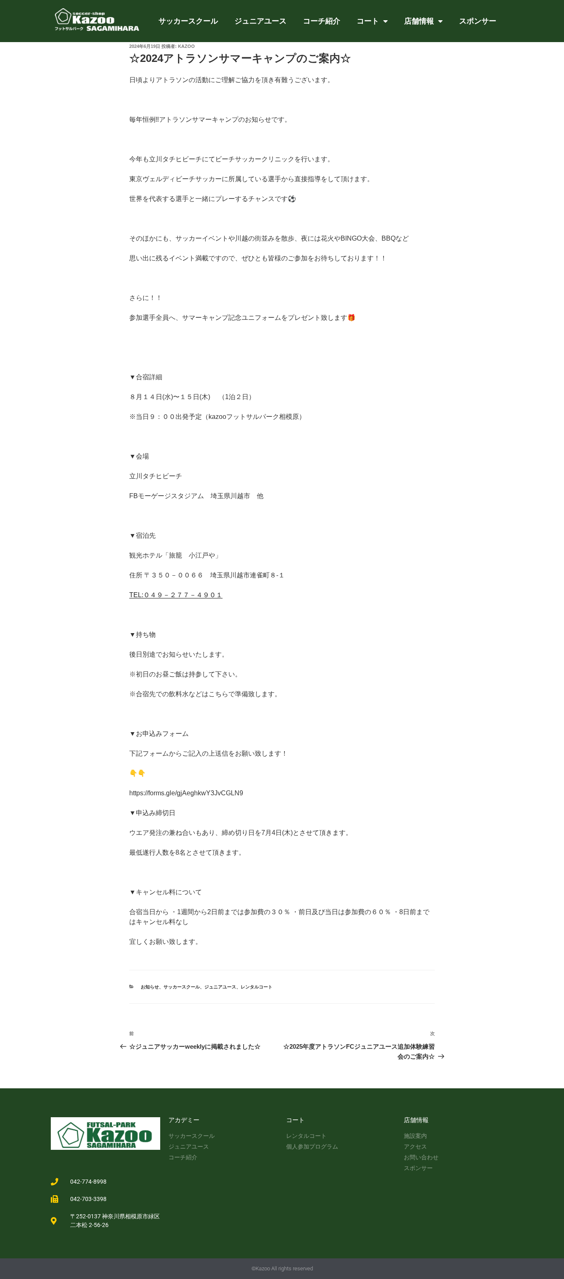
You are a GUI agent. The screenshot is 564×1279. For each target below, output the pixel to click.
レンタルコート (257, 986)
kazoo (186, 46)
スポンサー (477, 21)
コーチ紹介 (321, 21)
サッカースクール (188, 21)
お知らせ (150, 986)
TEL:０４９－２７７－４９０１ (176, 594)
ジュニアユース (261, 21)
